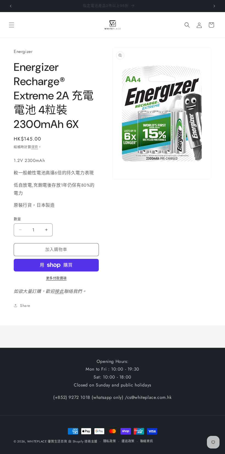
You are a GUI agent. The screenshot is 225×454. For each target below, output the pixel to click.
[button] (11, 25)
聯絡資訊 (146, 441)
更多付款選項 (56, 278)
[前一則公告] (11, 6)
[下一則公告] (214, 6)
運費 (34, 147)
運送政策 (128, 441)
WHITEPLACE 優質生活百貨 (47, 441)
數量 (17, 219)
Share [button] (25, 305)
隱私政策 (109, 441)
